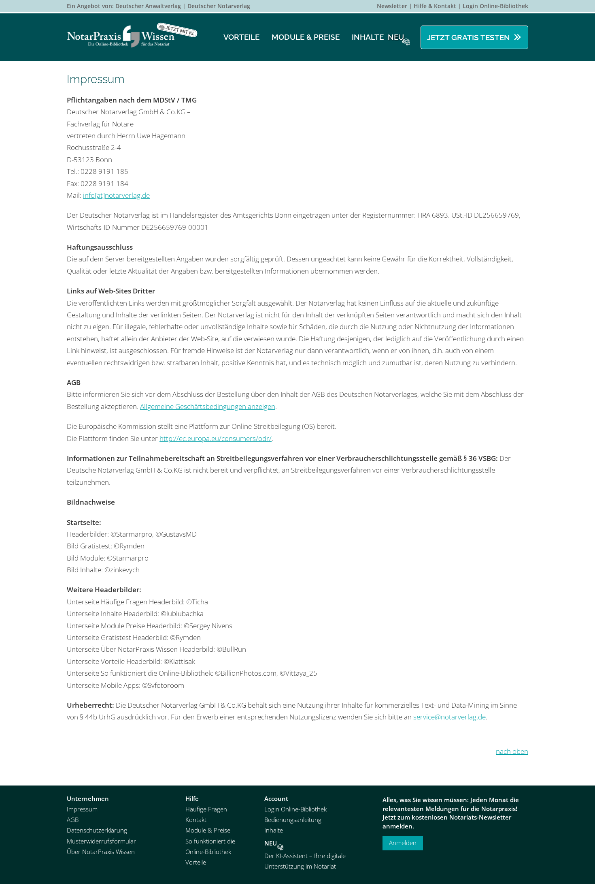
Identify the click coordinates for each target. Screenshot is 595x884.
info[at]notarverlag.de (116, 195)
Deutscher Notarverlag (218, 6)
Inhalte (378, 36)
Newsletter (392, 6)
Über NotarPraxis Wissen (101, 852)
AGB (73, 820)
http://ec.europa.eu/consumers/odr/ (215, 438)
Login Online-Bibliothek (495, 6)
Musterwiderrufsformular (101, 841)
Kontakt (195, 820)
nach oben (512, 751)
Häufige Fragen (206, 809)
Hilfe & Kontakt (435, 6)
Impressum (82, 809)
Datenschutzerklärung (97, 830)
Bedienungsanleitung (292, 820)
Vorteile (241, 36)
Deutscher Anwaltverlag (148, 6)
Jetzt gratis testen (468, 37)
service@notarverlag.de (449, 716)
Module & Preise (306, 36)
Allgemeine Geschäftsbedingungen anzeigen (207, 406)
